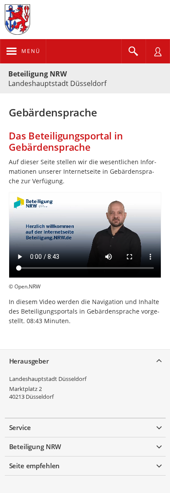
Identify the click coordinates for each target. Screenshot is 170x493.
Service (20, 427)
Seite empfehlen (34, 465)
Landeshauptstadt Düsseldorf (47, 379)
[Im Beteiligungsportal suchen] (133, 51)
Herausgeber (29, 361)
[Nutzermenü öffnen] (158, 51)
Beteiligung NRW (37, 74)
